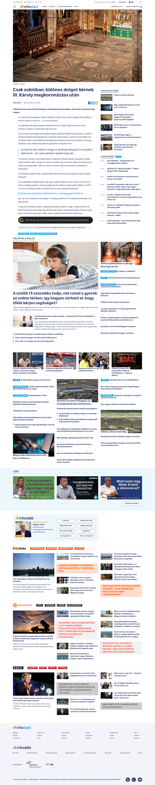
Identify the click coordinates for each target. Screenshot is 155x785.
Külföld (30, 227)
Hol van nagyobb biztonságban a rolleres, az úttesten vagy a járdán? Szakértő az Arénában (26, 371)
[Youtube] (140, 780)
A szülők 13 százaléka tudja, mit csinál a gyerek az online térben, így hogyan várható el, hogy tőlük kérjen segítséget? (55, 298)
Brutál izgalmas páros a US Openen (36, 380)
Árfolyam (51, 548)
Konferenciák (65, 548)
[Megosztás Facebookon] (89, 103)
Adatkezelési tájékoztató (68, 779)
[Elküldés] (96, 103)
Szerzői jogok (100, 779)
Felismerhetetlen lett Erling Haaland (124, 278)
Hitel (39, 605)
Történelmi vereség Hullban (25, 411)
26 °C (140, 2)
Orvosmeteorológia (90, 753)
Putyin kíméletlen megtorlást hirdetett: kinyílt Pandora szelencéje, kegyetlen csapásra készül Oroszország (33, 638)
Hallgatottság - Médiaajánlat (38, 779)
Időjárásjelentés (70, 753)
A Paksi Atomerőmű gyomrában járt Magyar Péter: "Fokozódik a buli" (76, 568)
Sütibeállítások (115, 779)
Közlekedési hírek (51, 753)
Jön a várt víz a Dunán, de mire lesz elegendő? (34, 341)
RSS (107, 779)
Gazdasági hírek (125, 753)
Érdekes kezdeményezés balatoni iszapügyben (77, 409)
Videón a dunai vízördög (113, 432)
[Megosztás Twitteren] (93, 103)
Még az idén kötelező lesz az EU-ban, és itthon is (30, 457)
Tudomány (40, 733)
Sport (43, 668)
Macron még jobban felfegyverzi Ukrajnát (75, 453)
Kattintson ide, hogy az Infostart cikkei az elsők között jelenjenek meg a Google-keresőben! (57, 220)
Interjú (63, 735)
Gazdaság (16, 738)
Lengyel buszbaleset (65, 6)
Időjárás (136, 738)
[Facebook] (134, 780)
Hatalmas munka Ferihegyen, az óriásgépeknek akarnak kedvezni (74, 402)
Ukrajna (52, 6)
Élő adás (66, 521)
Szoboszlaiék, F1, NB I (38, 396)
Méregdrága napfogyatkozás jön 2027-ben (75, 438)
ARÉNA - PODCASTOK (132, 6)
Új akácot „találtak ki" (126, 271)
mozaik (33, 233)
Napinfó (88, 738)
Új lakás (79, 548)
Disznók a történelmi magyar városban (117, 333)
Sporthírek (108, 753)
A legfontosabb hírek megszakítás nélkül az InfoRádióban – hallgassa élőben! (122, 372)
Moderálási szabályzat (86, 779)
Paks (76, 6)
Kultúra (39, 735)
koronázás (23, 233)
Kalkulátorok (74, 605)
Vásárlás (50, 605)
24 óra (45, 6)
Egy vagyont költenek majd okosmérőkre (118, 404)
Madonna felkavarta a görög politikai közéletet (90, 370)
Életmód (64, 738)
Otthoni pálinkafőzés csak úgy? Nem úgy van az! (117, 265)
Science (62, 668)
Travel (52, 668)
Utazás (61, 605)
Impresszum (54, 779)
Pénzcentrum (37, 548)
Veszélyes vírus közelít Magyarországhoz (118, 327)
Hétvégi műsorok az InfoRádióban (124, 380)
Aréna (140, 753)
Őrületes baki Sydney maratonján (115, 302)
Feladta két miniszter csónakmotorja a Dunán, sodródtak (39, 334)
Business (32, 668)
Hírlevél (136, 735)
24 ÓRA (118, 157)
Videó (112, 738)
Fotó (135, 733)
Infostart (17, 103)
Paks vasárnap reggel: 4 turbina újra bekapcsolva (36, 338)
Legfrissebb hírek (32, 753)
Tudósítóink (65, 733)
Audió (112, 735)
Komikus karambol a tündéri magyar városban (120, 437)
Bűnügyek (89, 735)
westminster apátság (47, 233)
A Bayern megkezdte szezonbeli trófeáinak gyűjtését (59, 370)
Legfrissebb (113, 733)
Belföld (15, 733)
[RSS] (128, 780)
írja (43, 121)
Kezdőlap (22, 227)
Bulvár (88, 733)
